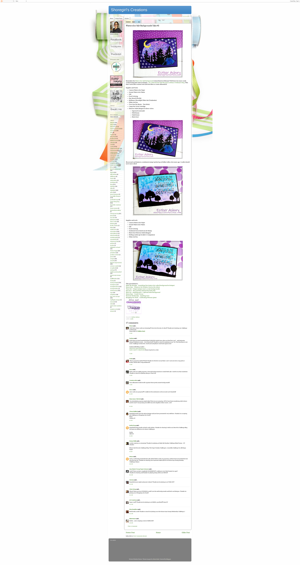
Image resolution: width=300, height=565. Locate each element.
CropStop (113, 163)
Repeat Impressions (116, 262)
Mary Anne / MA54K (135, 399)
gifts (111, 192)
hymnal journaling (115, 210)
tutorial (112, 302)
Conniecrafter (133, 380)
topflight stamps (115, 300)
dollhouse (113, 176)
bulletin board (114, 140)
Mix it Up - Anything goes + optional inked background (143, 292)
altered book (113, 126)
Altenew (112, 122)
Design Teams (118, 18)
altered (112, 124)
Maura (131, 456)
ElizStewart (132, 518)
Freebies (127, 18)
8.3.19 (130, 394)
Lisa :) (131, 389)
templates (113, 294)
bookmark (113, 138)
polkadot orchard (115, 247)
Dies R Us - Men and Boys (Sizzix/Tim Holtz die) (140, 290)
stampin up (113, 284)
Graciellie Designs (115, 196)
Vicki (130, 358)
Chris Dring (132, 489)
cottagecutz (113, 156)
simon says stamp (115, 275)
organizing (113, 239)
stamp (112, 280)
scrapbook (113, 268)
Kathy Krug (132, 425)
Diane (131, 326)
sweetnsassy (113, 290)
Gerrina (131, 480)
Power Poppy (114, 250)
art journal (113, 130)
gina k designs (114, 194)
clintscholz (156, 559)
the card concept (115, 296)
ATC (111, 132)
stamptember (114, 288)
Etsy (111, 184)
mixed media (114, 235)
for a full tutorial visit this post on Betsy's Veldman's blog (166, 82)
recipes (112, 258)
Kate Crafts (113, 221)
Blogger (168, 559)
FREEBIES (113, 190)
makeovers (113, 229)
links (111, 227)
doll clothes (113, 174)
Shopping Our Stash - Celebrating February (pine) (141, 297)
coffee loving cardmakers (114, 153)
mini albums (113, 233)
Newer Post (130, 533)
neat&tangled (114, 237)
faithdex (112, 186)
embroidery (113, 180)
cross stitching (114, 165)
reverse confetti (114, 266)
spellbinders (113, 278)
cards (131, 319)
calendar (112, 142)
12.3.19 (131, 504)
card (111, 144)
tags (111, 292)
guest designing (114, 201)
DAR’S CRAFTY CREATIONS (137, 350)
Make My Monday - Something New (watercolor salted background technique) (150, 285)
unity (111, 304)
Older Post (186, 533)
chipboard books (115, 148)
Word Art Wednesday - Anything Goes (137, 296)
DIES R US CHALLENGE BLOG (137, 348)
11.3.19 (131, 475)
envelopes (113, 182)
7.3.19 (130, 333)
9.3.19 (130, 451)
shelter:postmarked (115, 272)
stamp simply (114, 282)
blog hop (112, 136)
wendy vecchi (114, 309)
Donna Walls (132, 441)
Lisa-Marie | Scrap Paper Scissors (139, 469)
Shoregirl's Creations (129, 10)
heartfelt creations (115, 205)
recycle (112, 260)
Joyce (130, 369)
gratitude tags (114, 199)
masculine (113, 231)
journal (112, 215)
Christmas (113, 150)
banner (112, 134)
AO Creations (133, 500)
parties (112, 243)
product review (114, 254)
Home (111, 18)
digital (112, 172)
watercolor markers (115, 306)
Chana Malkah (133, 411)
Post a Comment (132, 526)
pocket (112, 245)
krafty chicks (114, 225)
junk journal (113, 219)
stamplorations (114, 286)
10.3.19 (131, 464)
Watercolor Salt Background (144, 81)
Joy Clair (112, 217)
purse (111, 256)
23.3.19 (131, 523)
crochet (112, 161)
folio (111, 188)
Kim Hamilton (133, 509)
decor (111, 167)
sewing (112, 270)
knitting (112, 223)
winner (112, 311)
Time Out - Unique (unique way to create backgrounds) (143, 289)
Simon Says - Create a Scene (134, 294)
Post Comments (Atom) (140, 536)
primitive (113, 252)
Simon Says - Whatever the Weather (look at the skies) (143, 287)
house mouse (114, 208)
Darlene (131, 338)
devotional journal (115, 169)
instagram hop (114, 213)
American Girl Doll (115, 128)
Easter (112, 178)
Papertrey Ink (114, 241)
